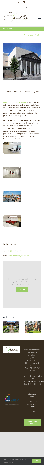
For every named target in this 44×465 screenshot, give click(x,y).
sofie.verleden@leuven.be (18, 256)
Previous (29, 35)
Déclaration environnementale (32, 395)
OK (37, 461)
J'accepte (22, 289)
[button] (4, 326)
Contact (32, 411)
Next (37, 35)
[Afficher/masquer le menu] (39, 18)
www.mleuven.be (30, 95)
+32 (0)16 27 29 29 (14, 251)
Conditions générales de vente (32, 404)
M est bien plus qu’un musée (14, 102)
